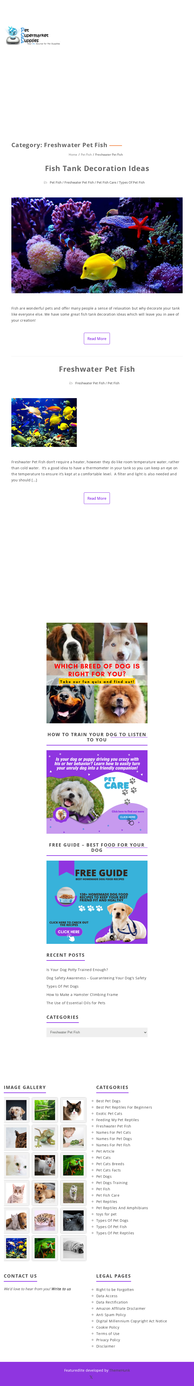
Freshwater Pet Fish (79, 182)
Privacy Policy (108, 1339)
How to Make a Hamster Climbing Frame (82, 994)
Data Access (106, 1295)
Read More (96, 338)
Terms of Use (108, 1333)
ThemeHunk (119, 1370)
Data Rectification (112, 1302)
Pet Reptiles (106, 1201)
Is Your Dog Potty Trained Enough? (77, 969)
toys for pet (106, 1214)
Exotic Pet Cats (109, 1113)
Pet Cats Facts (108, 1170)
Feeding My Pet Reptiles (117, 1119)
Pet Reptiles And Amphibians (122, 1207)
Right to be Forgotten (115, 1289)
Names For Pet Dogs (114, 1138)
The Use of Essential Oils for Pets (76, 1002)
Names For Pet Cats (113, 1132)
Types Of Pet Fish (132, 182)
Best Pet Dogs (108, 1101)
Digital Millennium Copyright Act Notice (131, 1321)
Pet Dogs (104, 1176)
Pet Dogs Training (112, 1182)
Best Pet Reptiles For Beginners (124, 1107)
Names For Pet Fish (113, 1145)
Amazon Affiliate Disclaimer (121, 1308)
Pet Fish (56, 182)
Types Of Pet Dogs (62, 986)
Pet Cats (103, 1157)
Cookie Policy (107, 1327)
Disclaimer (105, 1346)
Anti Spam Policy (111, 1314)
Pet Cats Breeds (110, 1163)
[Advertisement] (97, 100)
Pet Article (105, 1151)
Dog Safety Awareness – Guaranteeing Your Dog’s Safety (96, 978)
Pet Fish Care (106, 182)
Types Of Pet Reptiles (115, 1233)
